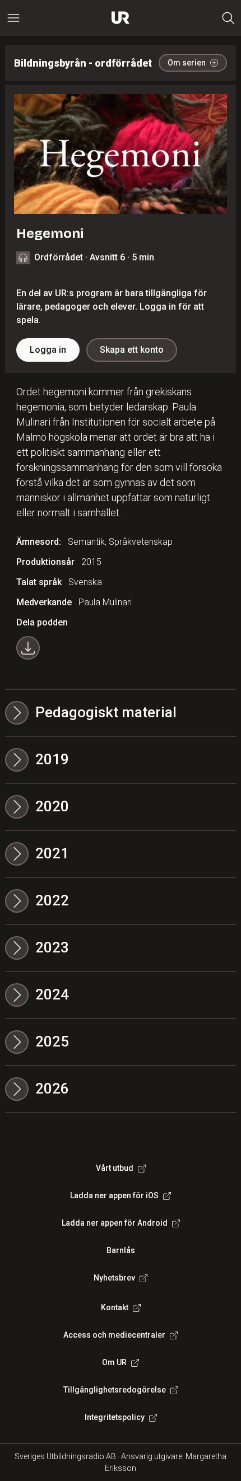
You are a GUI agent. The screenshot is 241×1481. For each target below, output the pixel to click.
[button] (121, 760)
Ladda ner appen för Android (115, 1222)
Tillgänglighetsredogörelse (114, 1389)
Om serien (187, 62)
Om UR (114, 1362)
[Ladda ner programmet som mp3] (28, 648)
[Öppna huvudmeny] (13, 18)
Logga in (48, 349)
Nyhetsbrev (114, 1277)
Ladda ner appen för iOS (114, 1195)
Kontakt (114, 1307)
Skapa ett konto (132, 349)
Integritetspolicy (115, 1417)
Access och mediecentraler (114, 1334)
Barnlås (120, 1250)
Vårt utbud (114, 1168)
